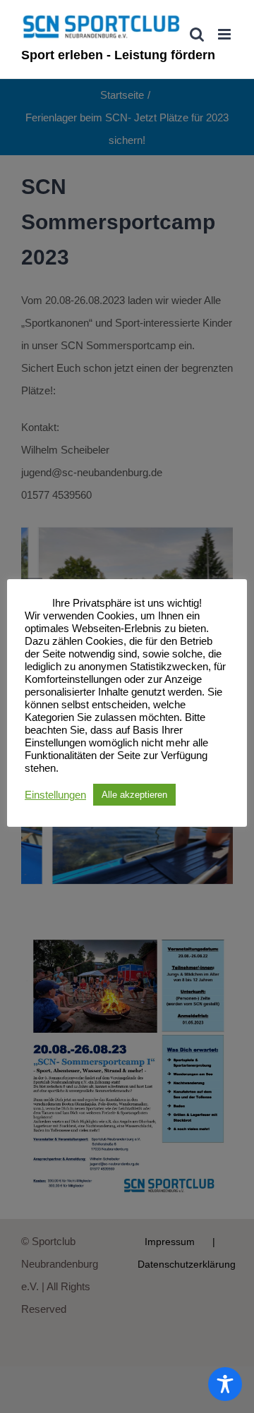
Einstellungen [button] (55, 795)
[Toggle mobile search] (197, 34)
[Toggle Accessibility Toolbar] (225, 1384)
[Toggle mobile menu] (225, 34)
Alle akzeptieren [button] (134, 794)
